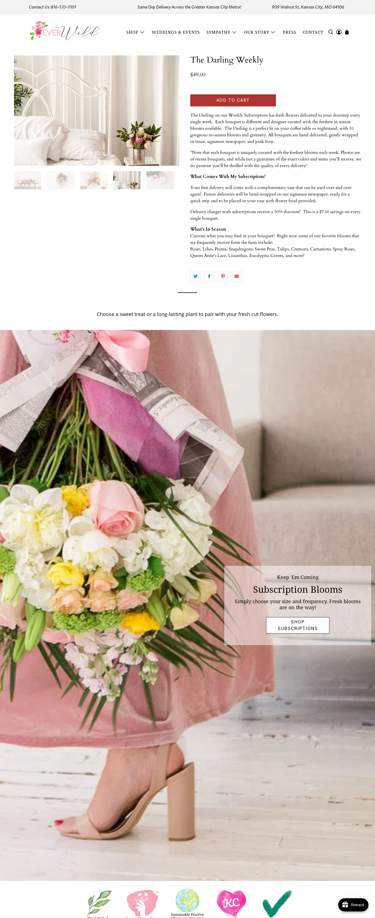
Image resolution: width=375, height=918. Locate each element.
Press (289, 32)
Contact (313, 32)
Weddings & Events (176, 32)
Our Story (256, 32)
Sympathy (218, 32)
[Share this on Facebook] (209, 276)
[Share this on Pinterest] (223, 276)
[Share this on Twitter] (195, 276)
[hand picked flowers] (96, 110)
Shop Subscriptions (298, 625)
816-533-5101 (63, 7)
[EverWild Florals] (64, 32)
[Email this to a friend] (236, 276)
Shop (132, 32)
